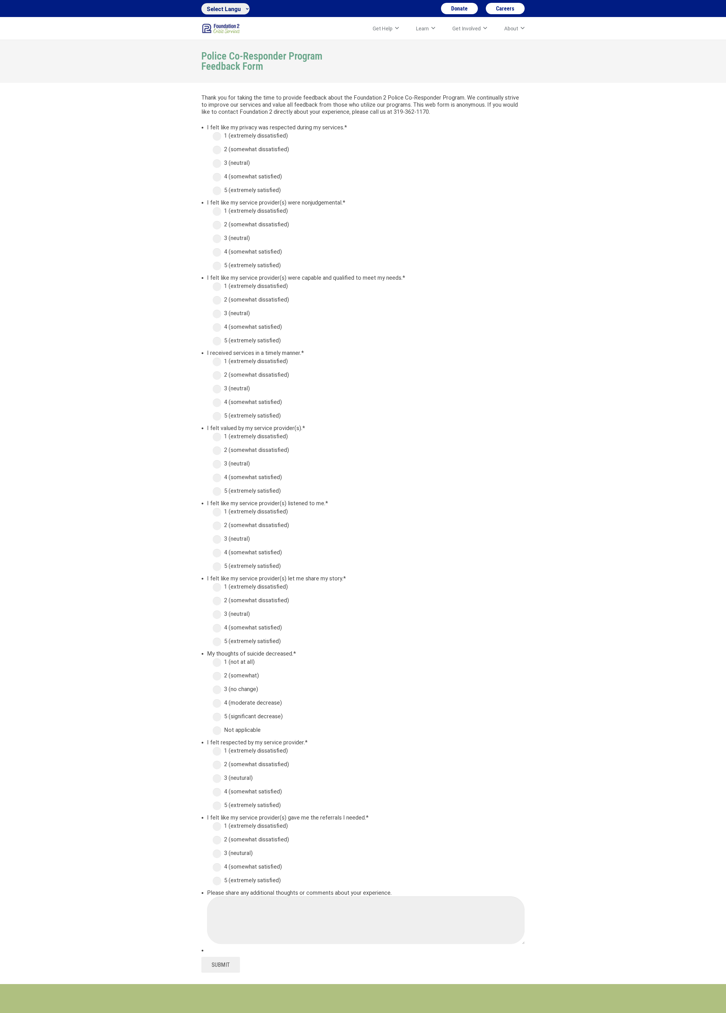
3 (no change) (241, 689)
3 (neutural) (238, 777)
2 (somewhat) (241, 675)
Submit (221, 964)
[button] (397, 28)
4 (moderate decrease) (253, 702)
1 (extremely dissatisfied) (256, 135)
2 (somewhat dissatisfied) (256, 149)
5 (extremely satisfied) (252, 190)
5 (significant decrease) (253, 716)
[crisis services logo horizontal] (220, 28)
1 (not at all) (239, 661)
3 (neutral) (237, 162)
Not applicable (242, 729)
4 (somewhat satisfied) (253, 176)
